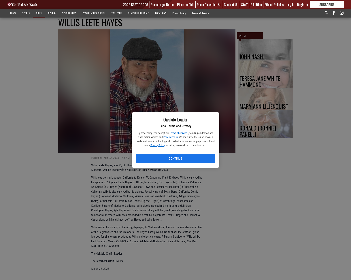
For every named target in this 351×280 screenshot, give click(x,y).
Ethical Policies (274, 4)
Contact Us (231, 4)
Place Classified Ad (209, 4)
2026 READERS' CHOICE (93, 13)
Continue (175, 158)
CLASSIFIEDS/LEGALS (138, 13)
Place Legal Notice (162, 4)
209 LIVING (116, 13)
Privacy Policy (170, 137)
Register (302, 4)
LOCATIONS (161, 13)
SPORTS (26, 13)
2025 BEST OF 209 (135, 4)
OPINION (52, 13)
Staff (244, 4)
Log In (290, 4)
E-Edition (256, 4)
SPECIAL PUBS (69, 13)
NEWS (13, 13)
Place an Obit (185, 4)
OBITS (39, 13)
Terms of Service (178, 133)
